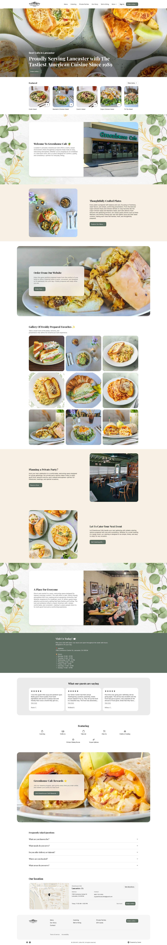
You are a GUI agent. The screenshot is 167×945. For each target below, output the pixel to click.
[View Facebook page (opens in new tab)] (27, 942)
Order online (130, 903)
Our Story (95, 4)
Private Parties (84, 4)
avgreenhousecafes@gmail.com (103, 896)
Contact (52, 925)
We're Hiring (105, 4)
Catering (73, 4)
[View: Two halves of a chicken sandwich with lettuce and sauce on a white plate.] (46, 427)
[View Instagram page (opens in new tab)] (30, 942)
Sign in (122, 4)
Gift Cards (99, 923)
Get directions (129, 887)
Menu (66, 4)
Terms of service (55, 934)
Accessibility (65, 934)
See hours (119, 903)
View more (34, 703)
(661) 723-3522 (98, 894)
